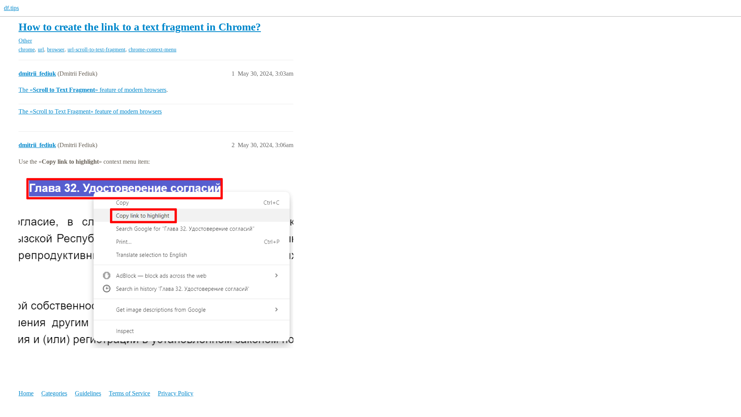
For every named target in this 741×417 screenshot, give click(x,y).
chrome (27, 50)
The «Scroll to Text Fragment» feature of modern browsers (90, 111)
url (41, 50)
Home (26, 393)
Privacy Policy (175, 393)
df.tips (11, 8)
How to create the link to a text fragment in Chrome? (140, 27)
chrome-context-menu (152, 50)
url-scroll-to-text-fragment (96, 50)
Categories (54, 393)
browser (55, 50)
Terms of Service (129, 393)
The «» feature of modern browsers (92, 89)
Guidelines (88, 393)
